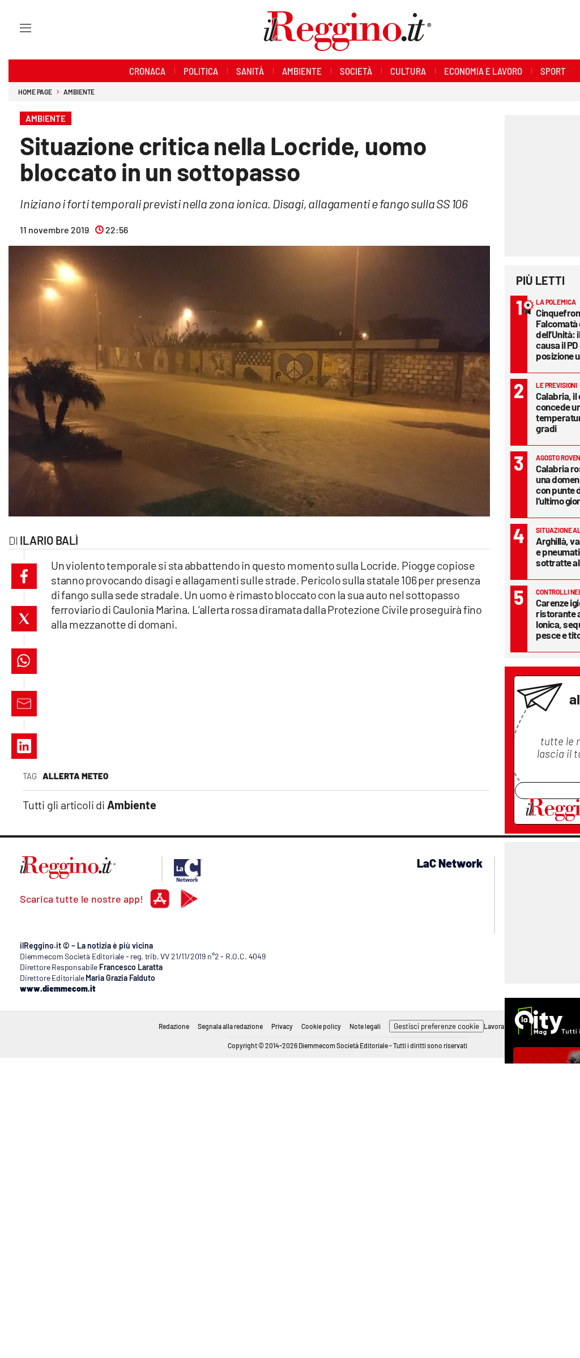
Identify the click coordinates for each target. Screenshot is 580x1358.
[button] (24, 576)
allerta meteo (75, 776)
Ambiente (79, 92)
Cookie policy (321, 1026)
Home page (35, 92)
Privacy (282, 1026)
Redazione (174, 1026)
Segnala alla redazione (230, 1026)
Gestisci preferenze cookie (436, 1026)
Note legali (365, 1026)
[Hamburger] (15, 27)
